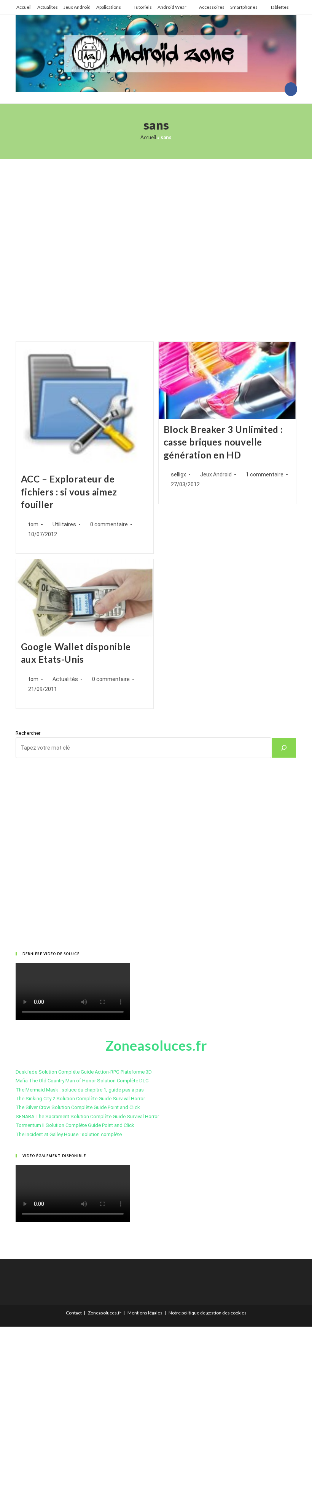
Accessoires (211, 7)
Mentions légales (144, 1313)
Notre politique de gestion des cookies (208, 1313)
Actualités (47, 7)
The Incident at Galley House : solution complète (69, 1134)
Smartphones (244, 7)
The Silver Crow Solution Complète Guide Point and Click (78, 1107)
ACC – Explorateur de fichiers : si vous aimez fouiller (69, 491)
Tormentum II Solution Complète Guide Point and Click (75, 1125)
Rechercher (28, 733)
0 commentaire (109, 524)
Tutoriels (143, 7)
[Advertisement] (156, 240)
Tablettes (279, 7)
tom (33, 524)
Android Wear (172, 7)
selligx (178, 474)
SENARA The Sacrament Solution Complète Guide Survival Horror (87, 1116)
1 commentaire (264, 474)
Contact (74, 1313)
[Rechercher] (283, 747)
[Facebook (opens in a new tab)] (291, 89)
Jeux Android (77, 7)
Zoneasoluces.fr (104, 1313)
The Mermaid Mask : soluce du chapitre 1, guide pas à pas (80, 1090)
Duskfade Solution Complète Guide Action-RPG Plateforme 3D (84, 1072)
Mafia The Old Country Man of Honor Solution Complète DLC (82, 1080)
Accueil (24, 7)
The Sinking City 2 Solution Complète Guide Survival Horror (80, 1098)
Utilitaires (64, 524)
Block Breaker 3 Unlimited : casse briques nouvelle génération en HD (223, 442)
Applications (108, 7)
